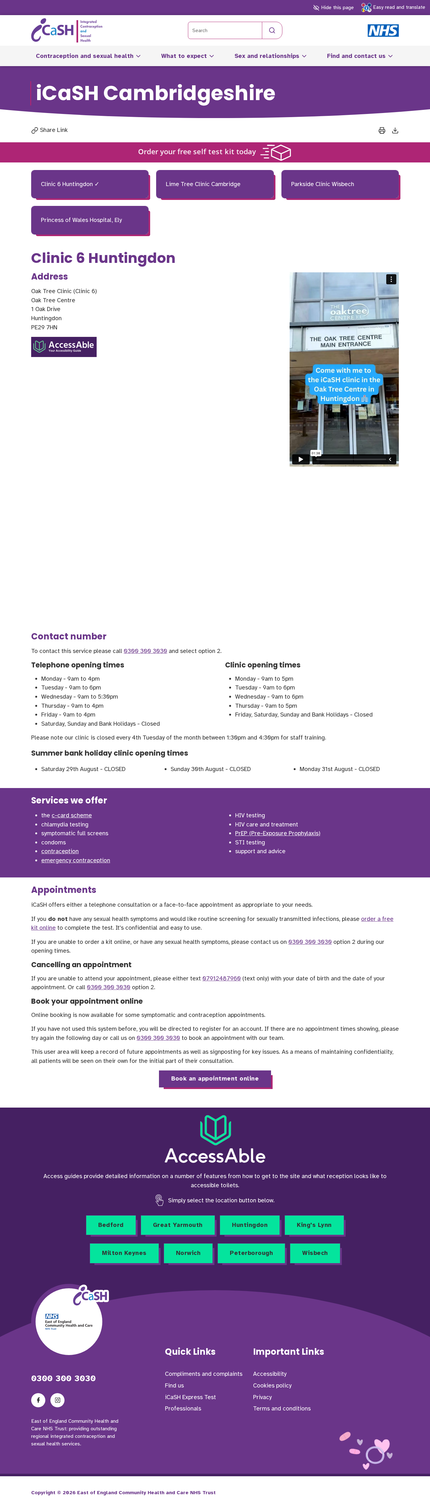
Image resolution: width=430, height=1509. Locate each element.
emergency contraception (75, 860)
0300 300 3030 (145, 651)
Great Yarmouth (178, 1225)
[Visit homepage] (66, 30)
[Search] (272, 30)
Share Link (53, 130)
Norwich (188, 1253)
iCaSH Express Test (190, 1397)
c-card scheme (72, 815)
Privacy (262, 1397)
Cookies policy (272, 1385)
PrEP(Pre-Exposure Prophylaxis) (277, 833)
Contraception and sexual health (84, 56)
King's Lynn (314, 1225)
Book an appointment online (215, 1078)
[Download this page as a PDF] (395, 130)
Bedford (111, 1225)
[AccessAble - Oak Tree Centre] (64, 346)
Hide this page (337, 7)
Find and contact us (356, 56)
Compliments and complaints (203, 1374)
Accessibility (269, 1374)
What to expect (184, 56)
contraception (60, 851)
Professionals (183, 1408)
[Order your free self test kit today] (215, 152)
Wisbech (315, 1253)
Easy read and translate (398, 7)
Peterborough (251, 1253)
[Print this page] (382, 130)
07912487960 (221, 978)
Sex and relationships (267, 56)
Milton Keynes (124, 1253)
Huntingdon (250, 1225)
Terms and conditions (282, 1408)
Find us (174, 1385)
